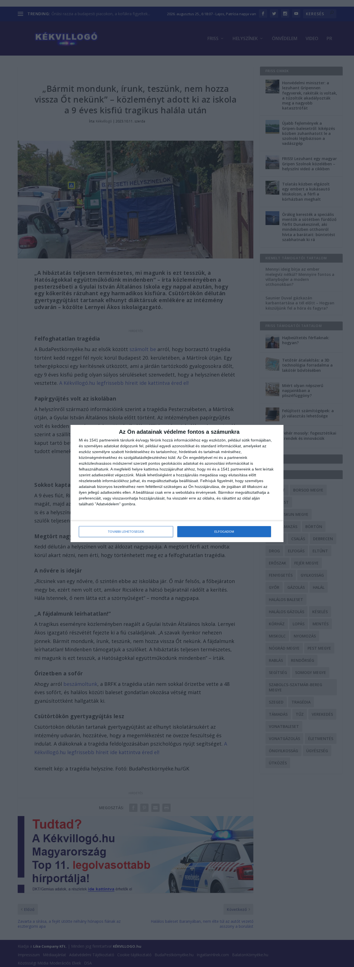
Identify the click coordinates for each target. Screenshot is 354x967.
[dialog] (177, 483)
